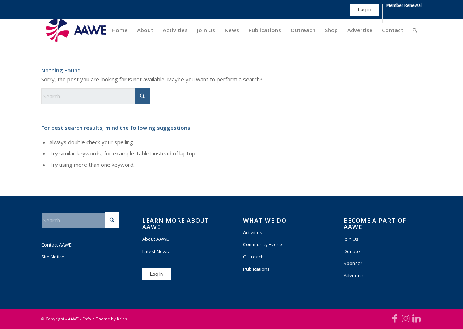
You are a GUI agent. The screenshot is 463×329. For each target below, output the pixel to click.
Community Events (263, 244)
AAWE (73, 318)
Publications (256, 269)
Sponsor (353, 263)
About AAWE (155, 239)
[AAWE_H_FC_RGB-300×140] (76, 30)
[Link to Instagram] (405, 318)
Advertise (354, 275)
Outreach (253, 256)
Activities (252, 232)
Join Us (351, 239)
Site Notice (52, 256)
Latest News (155, 251)
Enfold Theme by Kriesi (105, 318)
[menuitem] (365, 13)
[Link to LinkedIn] (416, 318)
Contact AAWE (56, 245)
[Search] (415, 30)
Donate (352, 251)
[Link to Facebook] (394, 318)
